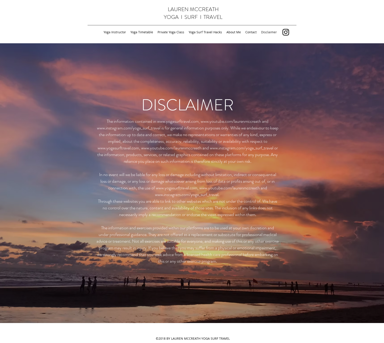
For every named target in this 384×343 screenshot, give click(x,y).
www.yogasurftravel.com (178, 121)
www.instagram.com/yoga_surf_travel (128, 128)
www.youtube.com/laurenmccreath (231, 121)
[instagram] (285, 32)
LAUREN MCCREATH (193, 9)
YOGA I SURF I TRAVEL (193, 17)
